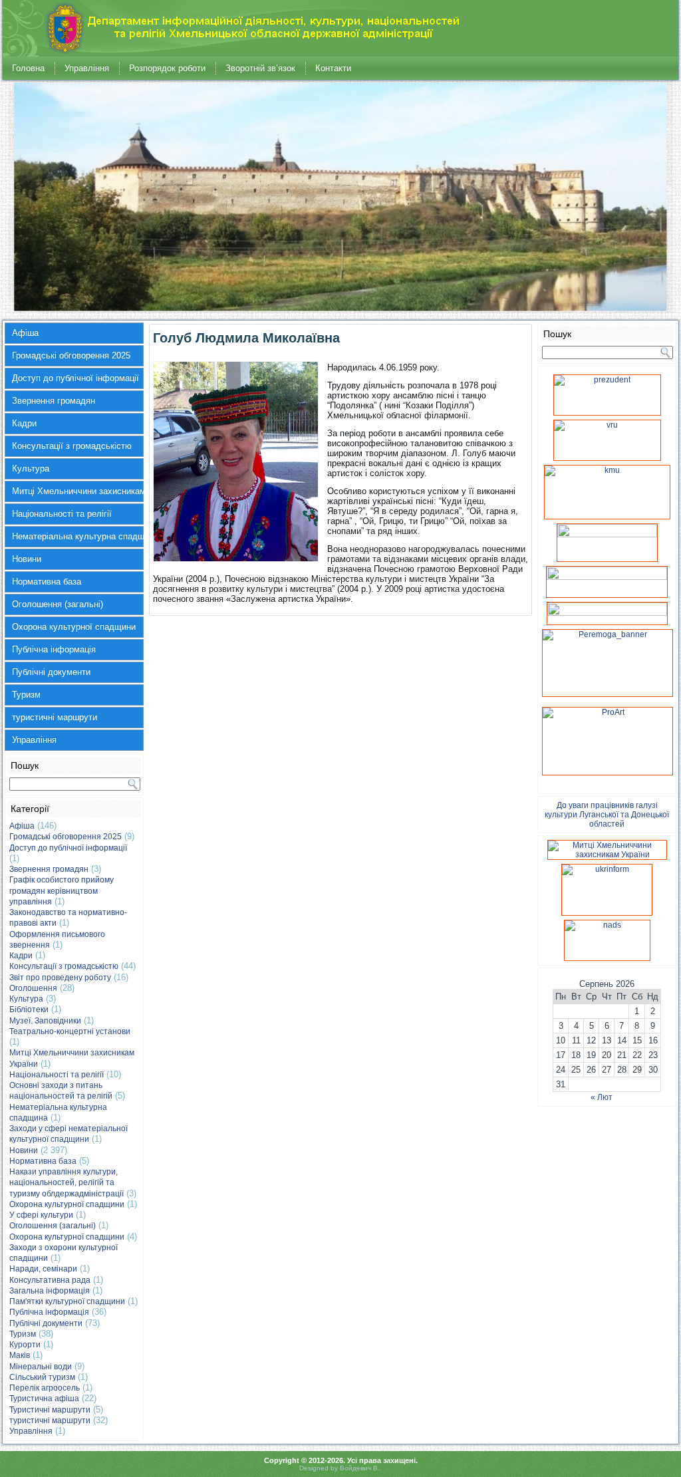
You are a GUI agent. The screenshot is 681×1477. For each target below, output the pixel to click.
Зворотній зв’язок (260, 68)
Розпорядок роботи (167, 68)
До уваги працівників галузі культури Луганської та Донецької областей (607, 815)
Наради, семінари (43, 1269)
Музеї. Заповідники (45, 1020)
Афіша (25, 333)
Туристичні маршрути (49, 1409)
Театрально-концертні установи (69, 1031)
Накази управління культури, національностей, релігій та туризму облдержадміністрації (66, 1182)
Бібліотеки (29, 1009)
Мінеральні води (40, 1366)
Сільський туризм (42, 1377)
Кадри (24, 423)
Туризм (26, 695)
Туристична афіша (44, 1398)
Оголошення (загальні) (57, 604)
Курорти (25, 1344)
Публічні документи (51, 672)
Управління (87, 68)
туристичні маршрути (54, 717)
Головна (28, 68)
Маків (19, 1355)
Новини (26, 559)
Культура (30, 468)
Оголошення (33, 988)
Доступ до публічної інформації (75, 378)
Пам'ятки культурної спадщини (67, 1301)
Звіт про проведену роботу (60, 977)
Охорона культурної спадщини (74, 627)
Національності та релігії (62, 514)
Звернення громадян (53, 401)
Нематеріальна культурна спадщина (78, 536)
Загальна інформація (49, 1290)
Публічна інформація (54, 649)
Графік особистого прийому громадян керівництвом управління (61, 890)
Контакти (333, 68)
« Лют (602, 1097)
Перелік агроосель (44, 1388)
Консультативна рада (49, 1280)
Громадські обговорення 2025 (71, 355)
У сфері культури (41, 1215)
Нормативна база (46, 582)
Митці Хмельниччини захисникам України (78, 491)
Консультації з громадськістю (72, 446)
